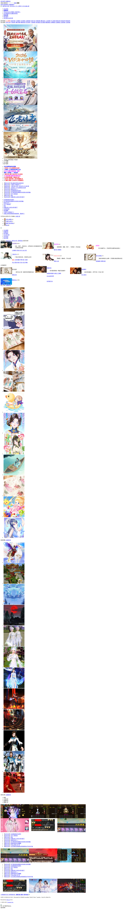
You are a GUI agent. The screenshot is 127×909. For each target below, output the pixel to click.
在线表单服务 (50, 273)
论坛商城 (11, 13)
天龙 (21, 262)
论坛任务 (6, 15)
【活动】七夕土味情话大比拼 (18, 187)
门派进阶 (13, 22)
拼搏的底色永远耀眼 (16, 843)
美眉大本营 (57, 255)
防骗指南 (6, 231)
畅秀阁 (97, 245)
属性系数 (18, 22)
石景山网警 (8, 219)
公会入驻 (24, 250)
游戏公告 (14, 274)
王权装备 (63, 22)
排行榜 (8, 18)
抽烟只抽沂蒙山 (10, 223)
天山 (13, 262)
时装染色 (63, 20)
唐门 (24, 259)
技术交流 (7, 189)
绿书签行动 (50, 281)
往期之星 (17, 216)
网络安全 (14, 280)
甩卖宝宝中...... (14, 189)
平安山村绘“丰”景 (15, 844)
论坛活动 (6, 236)
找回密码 (5, 4)
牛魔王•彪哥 (9, 221)
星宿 (16, 262)
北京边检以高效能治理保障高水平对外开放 (22, 846)
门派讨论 (14, 254)
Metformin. (8, 240)
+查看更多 (8, 285)
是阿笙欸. (20, 240)
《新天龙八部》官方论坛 (21, 894)
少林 (16, 259)
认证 (58, 261)
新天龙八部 (7, 894)
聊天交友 (7, 183)
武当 (24, 262)
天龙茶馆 (14, 243)
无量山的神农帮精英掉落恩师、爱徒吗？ (14, 213)
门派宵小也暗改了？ (16, 184)
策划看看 (6, 210)
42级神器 (28, 20)
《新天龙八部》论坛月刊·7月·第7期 (20, 186)
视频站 (59, 249)
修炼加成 (23, 22)
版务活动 (7, 186)
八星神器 (33, 22)
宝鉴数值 (58, 22)
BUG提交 (84, 274)
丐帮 (21, 259)
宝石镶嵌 (23, 20)
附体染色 (68, 20)
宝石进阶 (28, 22)
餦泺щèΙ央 (14, 240)
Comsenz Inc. (10, 902)
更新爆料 (98, 261)
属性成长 (43, 20)
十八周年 (8, 20)
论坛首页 (6, 8)
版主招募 (6, 238)
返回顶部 (3, 907)
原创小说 (19, 250)
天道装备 (68, 22)
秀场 (55, 261)
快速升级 (13, 20)
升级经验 (38, 20)
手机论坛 (12, 12)
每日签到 (6, 16)
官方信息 (14, 269)
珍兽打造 (33, 20)
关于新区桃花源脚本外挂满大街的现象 (21, 192)
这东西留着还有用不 (16, 190)
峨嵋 (18, 259)
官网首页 (6, 10)
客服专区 (49, 268)
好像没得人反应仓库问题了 (18, 197)
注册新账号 (11, 4)
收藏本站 (8, 1)
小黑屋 (2, 894)
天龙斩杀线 (6, 209)
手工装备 (53, 20)
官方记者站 (99, 255)
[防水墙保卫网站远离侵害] (29, 894)
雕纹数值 (48, 22)
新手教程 (6, 233)
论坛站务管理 (50, 276)
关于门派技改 (14, 194)
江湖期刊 (14, 250)
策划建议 (84, 269)
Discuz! (8, 899)
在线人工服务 (57, 273)
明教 (26, 262)
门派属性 (18, 20)
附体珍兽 (58, 20)
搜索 (15, 3)
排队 (12, 195)
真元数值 (43, 22)
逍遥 (26, 259)
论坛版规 (6, 230)
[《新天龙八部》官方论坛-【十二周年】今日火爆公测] (15, 6)
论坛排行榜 (6, 235)
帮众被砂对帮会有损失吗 (17, 183)
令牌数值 (53, 22)
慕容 (18, 262)
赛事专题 (103, 261)
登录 (2, 4)
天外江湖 (8, 22)
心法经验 (48, 20)
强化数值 (38, 22)
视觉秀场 (56, 244)
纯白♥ (7, 225)
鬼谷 (13, 259)
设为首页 (3, 1)
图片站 (55, 249)
